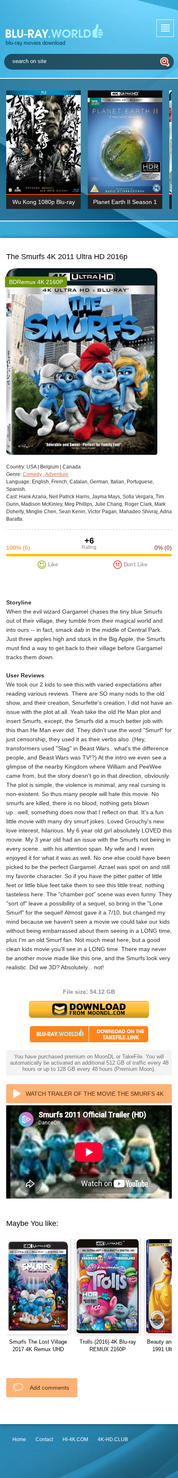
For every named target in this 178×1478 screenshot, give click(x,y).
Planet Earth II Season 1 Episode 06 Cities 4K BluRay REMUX (125, 204)
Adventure (56, 474)
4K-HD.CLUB (113, 1439)
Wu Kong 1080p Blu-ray (43, 202)
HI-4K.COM (75, 1439)
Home (19, 1439)
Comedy (32, 474)
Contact (44, 1439)
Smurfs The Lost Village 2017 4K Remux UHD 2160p (38, 1349)
